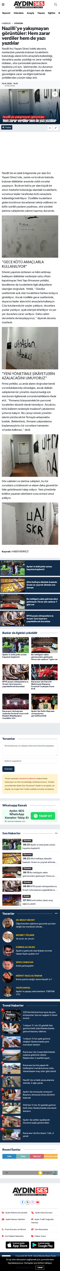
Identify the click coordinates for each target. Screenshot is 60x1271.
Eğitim (51, 13)
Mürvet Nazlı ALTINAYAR (29, 976)
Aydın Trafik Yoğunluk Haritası (42, 1221)
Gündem (18, 13)
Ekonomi (28, 855)
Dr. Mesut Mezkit (25, 920)
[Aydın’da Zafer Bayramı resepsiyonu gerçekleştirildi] (44, 701)
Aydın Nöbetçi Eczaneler (16, 1213)
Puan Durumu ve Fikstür (15, 1229)
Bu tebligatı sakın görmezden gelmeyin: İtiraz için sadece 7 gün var (44, 657)
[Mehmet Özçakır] (8, 937)
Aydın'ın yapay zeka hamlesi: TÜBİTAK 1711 (35, 993)
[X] (27, 1202)
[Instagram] (32, 1202)
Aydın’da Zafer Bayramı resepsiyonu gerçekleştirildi (42, 713)
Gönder (8, 769)
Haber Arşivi (40, 1236)
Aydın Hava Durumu (43, 1213)
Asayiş (30, 13)
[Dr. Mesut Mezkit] (8, 923)
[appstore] (17, 1245)
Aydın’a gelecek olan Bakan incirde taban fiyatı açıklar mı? (34, 952)
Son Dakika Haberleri (14, 1236)
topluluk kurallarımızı (27, 778)
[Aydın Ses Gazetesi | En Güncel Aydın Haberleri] (29, 4)
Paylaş (8, 127)
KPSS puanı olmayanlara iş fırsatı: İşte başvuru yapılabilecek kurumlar (15, 684)
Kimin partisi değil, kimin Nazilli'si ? (34, 979)
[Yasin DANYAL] (8, 991)
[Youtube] (37, 1202)
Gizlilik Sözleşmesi (25, 1267)
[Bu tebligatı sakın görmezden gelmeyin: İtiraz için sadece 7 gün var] (44, 645)
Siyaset (6, 13)
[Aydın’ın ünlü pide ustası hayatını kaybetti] (15, 645)
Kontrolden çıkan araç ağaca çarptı (37, 902)
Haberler (6, 23)
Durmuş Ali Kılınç (25, 947)
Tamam (40, 1267)
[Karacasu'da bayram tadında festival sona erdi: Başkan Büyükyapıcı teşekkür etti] (15, 701)
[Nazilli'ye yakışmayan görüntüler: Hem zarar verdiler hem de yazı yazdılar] (30, 106)
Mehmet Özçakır (25, 935)
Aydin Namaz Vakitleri (15, 1219)
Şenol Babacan (24, 962)
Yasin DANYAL (23, 988)
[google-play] (42, 1245)
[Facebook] (22, 1202)
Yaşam (41, 13)
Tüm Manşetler (41, 1229)
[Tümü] (56, 833)
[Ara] (55, 5)
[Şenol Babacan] (8, 964)
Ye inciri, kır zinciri (25, 939)
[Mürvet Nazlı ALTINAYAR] (8, 977)
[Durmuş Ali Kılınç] (8, 950)
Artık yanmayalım (25, 966)
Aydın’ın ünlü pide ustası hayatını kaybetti (38, 847)
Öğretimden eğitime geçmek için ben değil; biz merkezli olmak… (36, 925)
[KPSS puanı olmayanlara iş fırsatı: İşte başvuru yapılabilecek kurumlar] (15, 672)
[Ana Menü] (3, 5)
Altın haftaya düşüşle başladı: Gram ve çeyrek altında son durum (38, 860)
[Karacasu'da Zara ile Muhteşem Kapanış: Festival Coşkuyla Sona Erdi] (44, 672)
